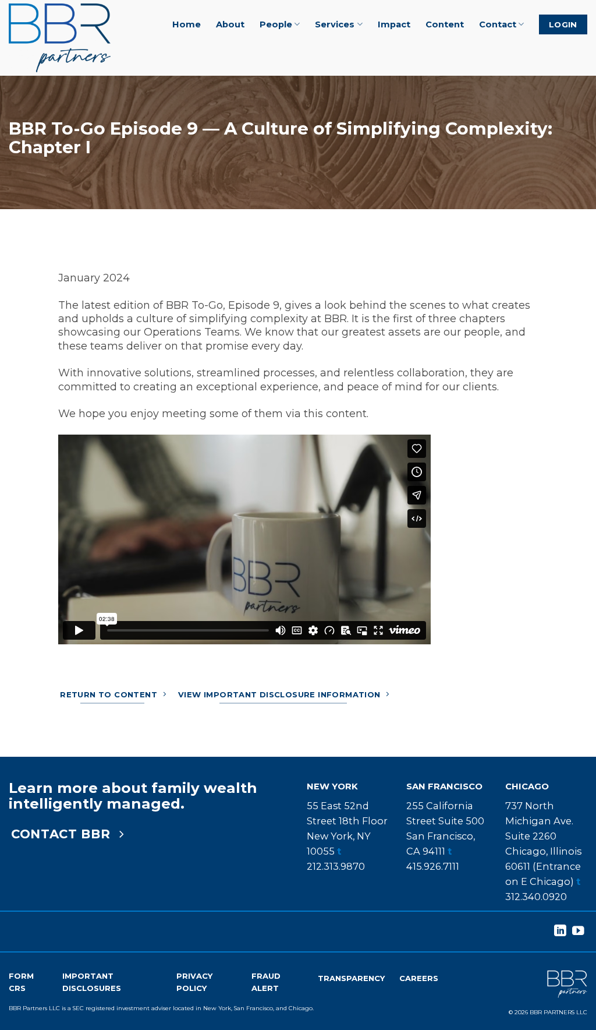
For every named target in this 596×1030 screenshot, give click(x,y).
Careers (418, 978)
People (276, 24)
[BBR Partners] (66, 38)
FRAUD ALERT (266, 982)
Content (444, 24)
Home (186, 24)
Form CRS (21, 982)
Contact (497, 24)
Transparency (351, 978)
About (230, 24)
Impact (394, 24)
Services (334, 24)
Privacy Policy (194, 982)
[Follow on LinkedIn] (560, 931)
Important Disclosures (91, 982)
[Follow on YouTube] (578, 931)
